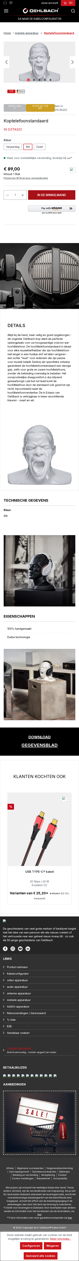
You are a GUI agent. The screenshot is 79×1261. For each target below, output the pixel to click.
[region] (39, 839)
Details (39, 900)
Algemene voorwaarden (30, 1168)
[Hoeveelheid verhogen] (23, 195)
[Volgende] (72, 62)
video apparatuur (17, 980)
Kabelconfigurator (18, 973)
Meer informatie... (60, 1238)
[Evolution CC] (39, 841)
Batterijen (64, 1171)
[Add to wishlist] (72, 170)
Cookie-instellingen (23, 1178)
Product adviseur (17, 967)
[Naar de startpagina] (40, 10)
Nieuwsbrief (43, 1178)
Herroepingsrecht (19, 1171)
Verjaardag (12, 146)
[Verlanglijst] (11, 2)
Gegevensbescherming (60, 1168)
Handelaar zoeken (18, 1032)
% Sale (11, 1019)
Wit (28, 146)
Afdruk (10, 1168)
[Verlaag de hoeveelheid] (7, 195)
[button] (51, 210)
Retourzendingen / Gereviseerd (26, 1013)
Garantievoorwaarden (44, 1171)
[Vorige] (6, 62)
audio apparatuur (17, 986)
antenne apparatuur (19, 993)
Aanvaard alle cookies (40, 1255)
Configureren (31, 1245)
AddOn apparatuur (18, 1006)
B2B (9, 1026)
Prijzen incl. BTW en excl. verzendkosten (26, 178)
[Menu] (7, 10)
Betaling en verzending (25, 1175)
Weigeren (52, 1245)
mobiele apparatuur (19, 999)
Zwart (39, 146)
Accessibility (60, 1178)
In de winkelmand (51, 195)
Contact (62, 1175)
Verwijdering (48, 1175)
